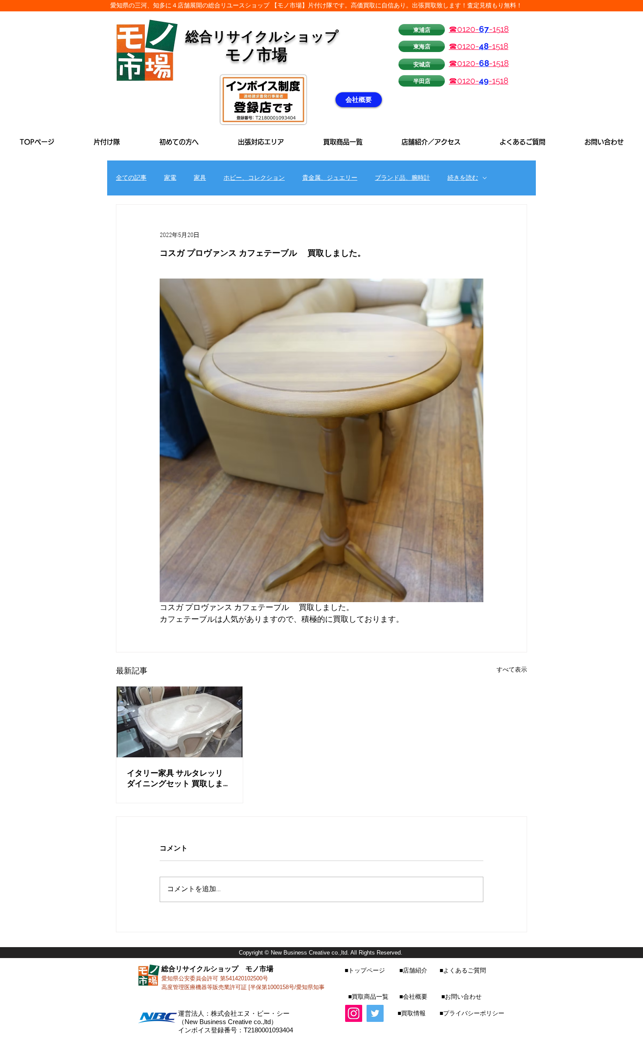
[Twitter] (375, 1013)
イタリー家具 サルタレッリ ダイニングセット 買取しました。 (179, 778)
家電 (170, 178)
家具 (200, 178)
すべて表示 (511, 670)
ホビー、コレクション (254, 178)
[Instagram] (353, 1013)
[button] (261, 142)
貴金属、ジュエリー (329, 178)
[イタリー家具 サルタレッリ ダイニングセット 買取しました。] (179, 722)
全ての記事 (131, 178)
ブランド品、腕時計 (402, 178)
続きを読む (462, 178)
